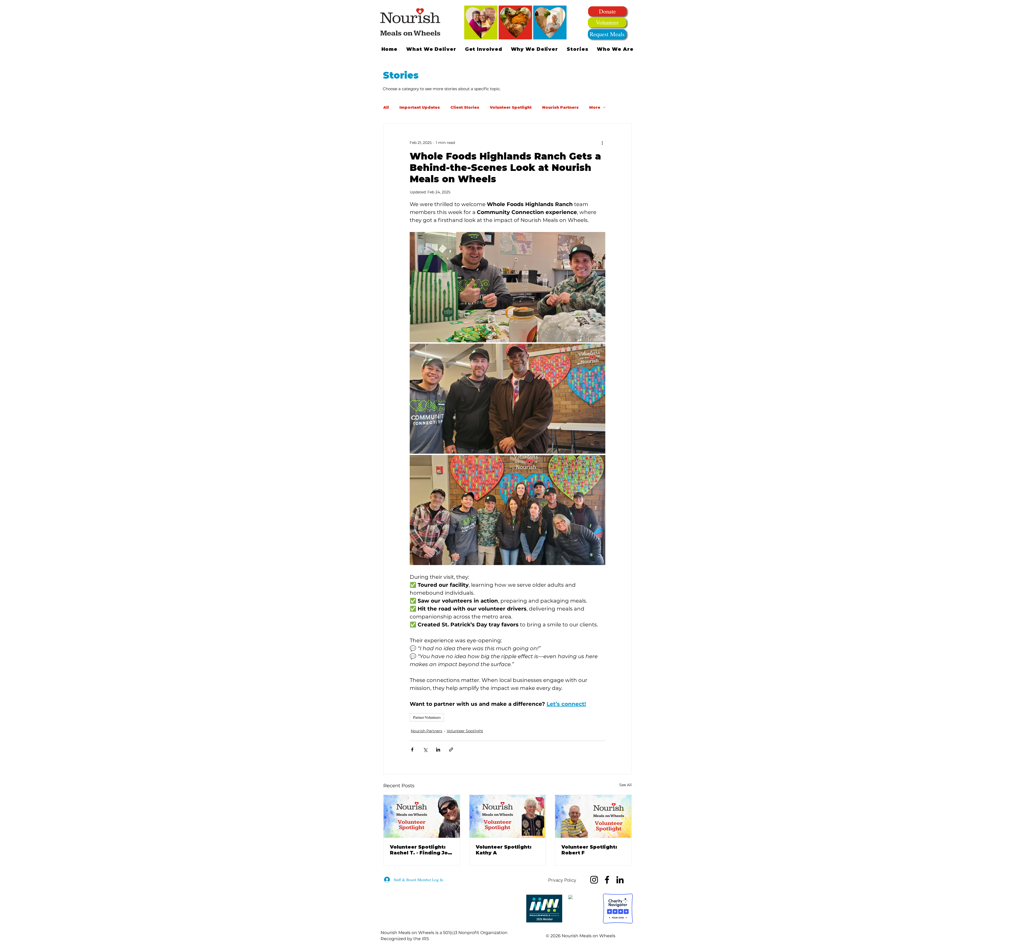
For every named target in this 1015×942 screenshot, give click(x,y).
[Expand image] (507, 287)
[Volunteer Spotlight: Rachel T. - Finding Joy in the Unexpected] (422, 816)
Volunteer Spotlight (511, 107)
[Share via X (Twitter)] (425, 749)
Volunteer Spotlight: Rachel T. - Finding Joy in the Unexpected (420, 850)
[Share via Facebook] (412, 749)
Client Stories (464, 107)
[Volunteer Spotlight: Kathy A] (507, 816)
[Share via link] (451, 749)
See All (625, 784)
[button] (483, 49)
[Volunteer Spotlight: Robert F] (593, 816)
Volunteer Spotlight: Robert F (589, 850)
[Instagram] (594, 880)
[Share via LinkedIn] (438, 749)
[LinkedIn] (620, 880)
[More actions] (602, 142)
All (386, 107)
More (594, 107)
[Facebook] (607, 880)
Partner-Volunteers (427, 717)
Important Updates (419, 107)
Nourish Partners (560, 107)
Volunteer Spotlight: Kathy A (504, 850)
